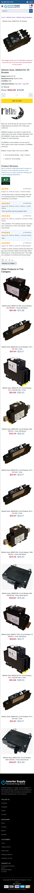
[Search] (31, 11)
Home (3, 17)
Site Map (3, 834)
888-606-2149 (8, 2)
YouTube (3, 814)
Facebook (4, 803)
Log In (31, 2)
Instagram (4, 807)
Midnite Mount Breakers (24, 17)
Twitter (3, 810)
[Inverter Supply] (12, 6)
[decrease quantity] (3, 95)
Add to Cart (17, 101)
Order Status (5, 850)
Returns (3, 830)
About (3, 823)
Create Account (5, 847)
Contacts (4, 827)
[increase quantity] (31, 95)
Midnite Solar (11, 17)
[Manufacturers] (2, 6)
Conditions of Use (6, 858)
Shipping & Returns (6, 854)
